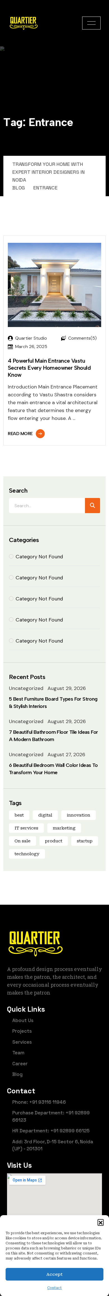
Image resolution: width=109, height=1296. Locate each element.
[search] (92, 505)
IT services (26, 828)
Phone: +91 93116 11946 (39, 1102)
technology (27, 853)
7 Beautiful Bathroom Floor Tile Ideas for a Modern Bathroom (53, 735)
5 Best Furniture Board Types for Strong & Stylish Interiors (53, 702)
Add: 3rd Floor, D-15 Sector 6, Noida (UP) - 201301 (52, 1145)
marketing (64, 828)
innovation (78, 815)
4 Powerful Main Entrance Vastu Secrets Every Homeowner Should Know (49, 367)
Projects (22, 1031)
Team (18, 1053)
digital (45, 815)
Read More (20, 433)
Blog (17, 1074)
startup (85, 841)
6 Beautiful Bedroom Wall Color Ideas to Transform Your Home (53, 769)
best (19, 815)
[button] (100, 1222)
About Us (23, 1020)
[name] (91, 23)
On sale (22, 841)
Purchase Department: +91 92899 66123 (51, 1116)
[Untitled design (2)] (23, 23)
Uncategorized (26, 688)
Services (22, 1042)
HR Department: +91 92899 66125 (50, 1131)
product (53, 841)
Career (20, 1063)
